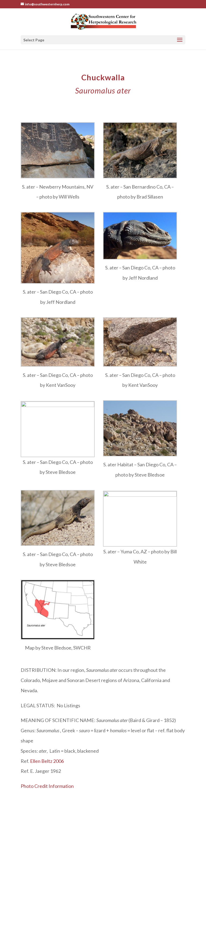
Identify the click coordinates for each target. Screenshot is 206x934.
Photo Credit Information (47, 786)
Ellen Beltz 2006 (47, 761)
